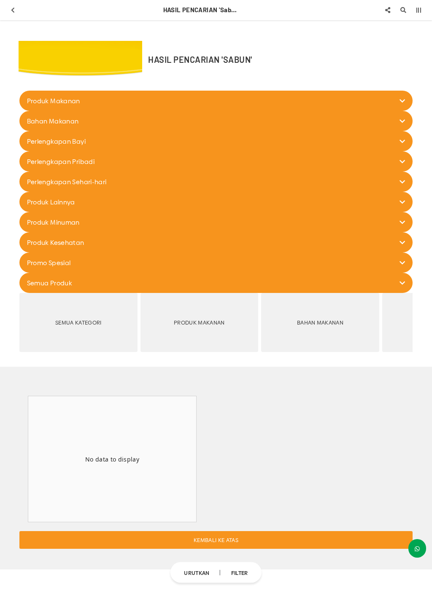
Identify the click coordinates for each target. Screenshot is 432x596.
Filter (239, 572)
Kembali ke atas (216, 540)
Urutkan (196, 572)
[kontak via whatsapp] (417, 548)
